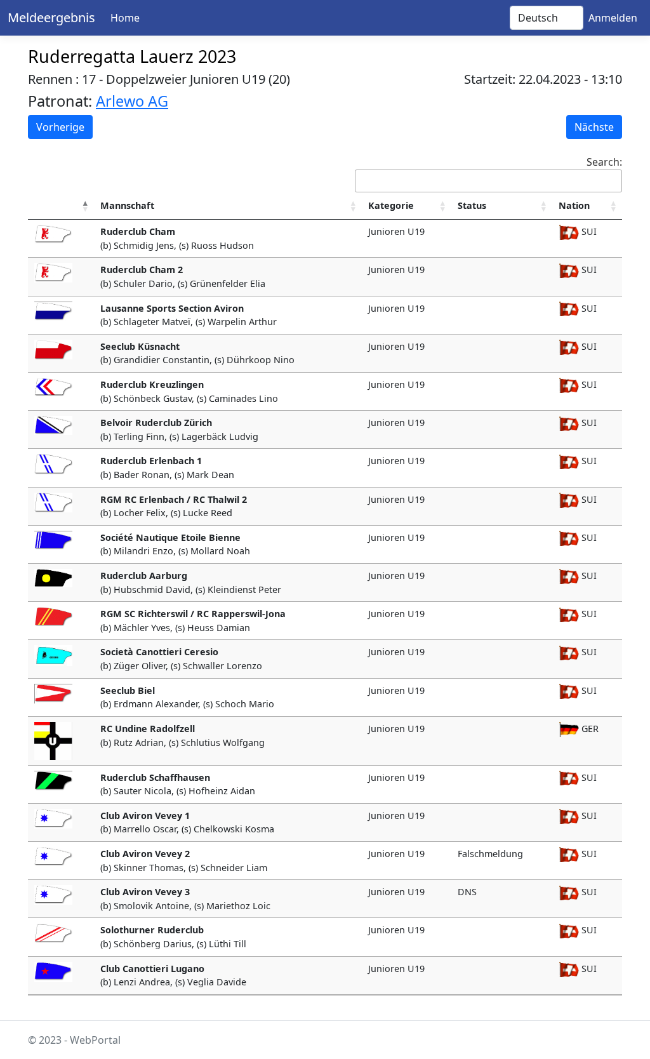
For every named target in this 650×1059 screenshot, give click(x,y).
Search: (604, 162)
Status (472, 205)
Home (125, 18)
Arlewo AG (132, 101)
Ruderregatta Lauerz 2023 (132, 56)
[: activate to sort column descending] (61, 206)
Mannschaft (127, 205)
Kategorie (391, 205)
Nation (574, 205)
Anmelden (612, 18)
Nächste (594, 127)
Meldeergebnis (51, 17)
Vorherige (60, 127)
